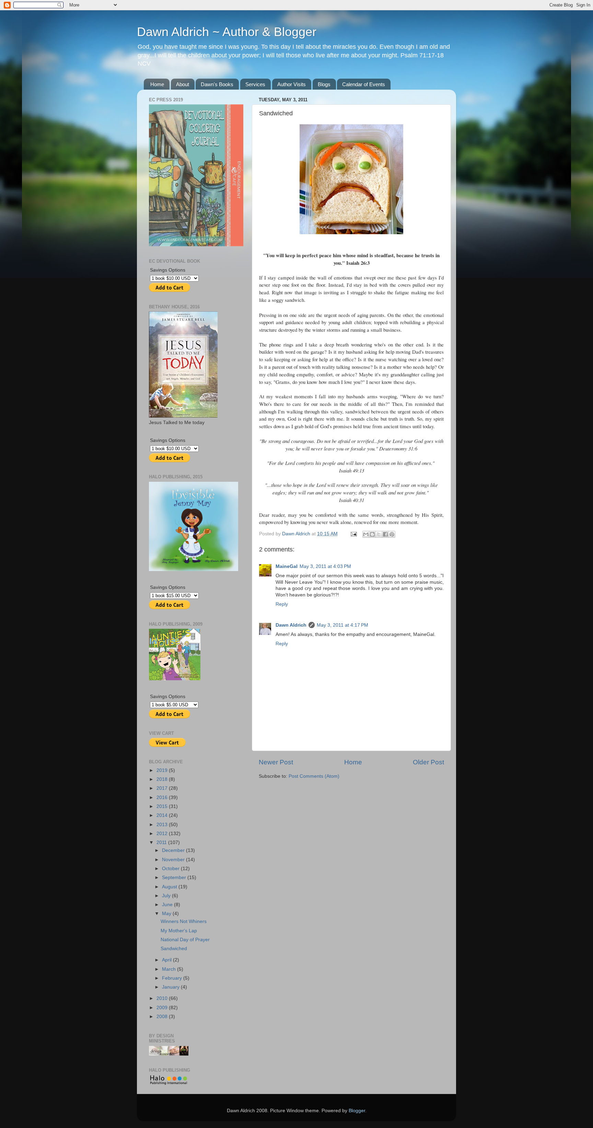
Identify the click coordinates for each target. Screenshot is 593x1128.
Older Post (428, 762)
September (174, 877)
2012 (162, 833)
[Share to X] (378, 534)
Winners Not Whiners (184, 921)
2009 (162, 1007)
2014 (162, 815)
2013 (162, 824)
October (171, 868)
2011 (162, 842)
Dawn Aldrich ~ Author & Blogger (226, 32)
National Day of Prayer (185, 939)
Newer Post (276, 762)
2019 (162, 770)
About (182, 84)
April (167, 959)
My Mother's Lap (179, 930)
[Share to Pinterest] (391, 534)
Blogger (357, 1110)
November (174, 859)
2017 (162, 788)
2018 (162, 779)
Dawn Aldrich (291, 625)
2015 (162, 806)
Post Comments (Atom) (314, 776)
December (174, 850)
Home (157, 84)
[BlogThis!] (372, 534)
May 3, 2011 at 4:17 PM (342, 625)
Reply (282, 604)
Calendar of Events (363, 84)
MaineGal (287, 566)
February (172, 978)
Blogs (324, 84)
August (170, 886)
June (168, 904)
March (169, 969)
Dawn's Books (217, 84)
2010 (162, 998)
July (167, 895)
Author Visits (291, 84)
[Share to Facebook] (385, 534)
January (171, 987)
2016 (162, 797)
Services (255, 84)
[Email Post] (353, 533)
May (167, 913)
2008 (162, 1016)
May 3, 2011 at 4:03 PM (325, 566)
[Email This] (365, 534)
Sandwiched (174, 948)
